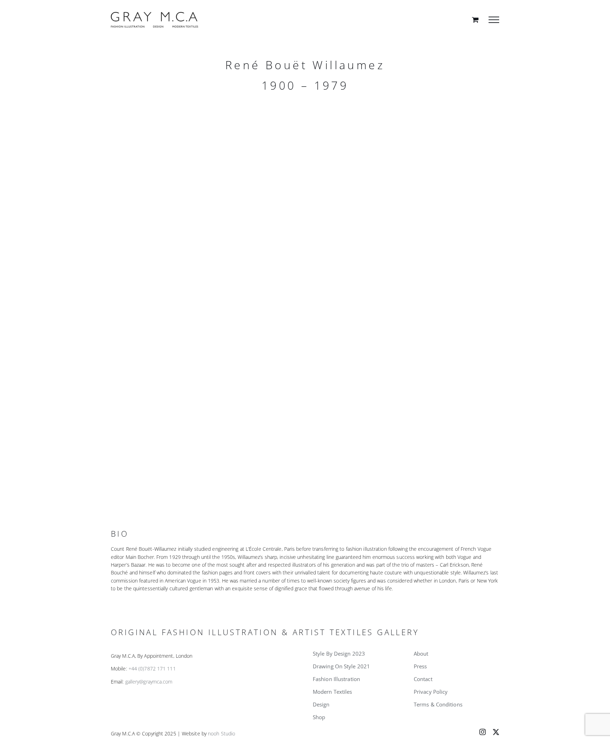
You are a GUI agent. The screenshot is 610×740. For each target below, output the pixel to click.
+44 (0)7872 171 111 (152, 668)
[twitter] (496, 732)
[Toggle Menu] (494, 20)
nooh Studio (221, 733)
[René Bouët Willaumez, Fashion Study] (204, 400)
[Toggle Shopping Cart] (475, 19)
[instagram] (482, 732)
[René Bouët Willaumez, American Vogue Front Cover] (204, 198)
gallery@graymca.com (149, 681)
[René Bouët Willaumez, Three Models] (405, 198)
